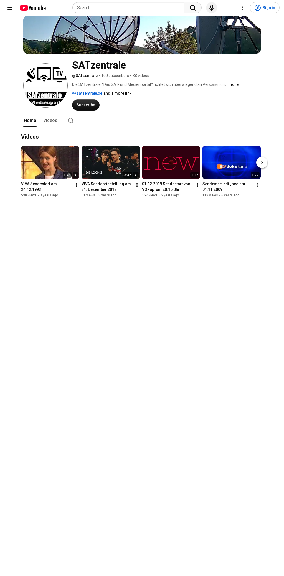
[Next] (261, 162)
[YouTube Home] (33, 8)
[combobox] (130, 7)
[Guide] (10, 7)
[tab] (30, 120)
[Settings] (242, 7)
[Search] (193, 7)
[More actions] (76, 185)
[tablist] (142, 120)
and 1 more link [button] (117, 93)
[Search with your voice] (211, 7)
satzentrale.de (89, 93)
